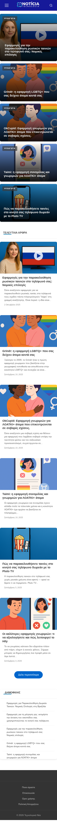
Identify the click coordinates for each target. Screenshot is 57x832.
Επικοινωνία (28, 793)
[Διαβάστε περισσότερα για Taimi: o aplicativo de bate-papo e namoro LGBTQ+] (28, 163)
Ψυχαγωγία (9, 18)
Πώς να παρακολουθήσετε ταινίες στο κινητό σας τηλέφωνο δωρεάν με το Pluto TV (27, 212)
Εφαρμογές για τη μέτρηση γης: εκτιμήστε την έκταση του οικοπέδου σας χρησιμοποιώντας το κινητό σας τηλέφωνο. (28, 717)
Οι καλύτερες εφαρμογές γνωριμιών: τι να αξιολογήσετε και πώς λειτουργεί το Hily (28, 637)
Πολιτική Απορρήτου (28, 804)
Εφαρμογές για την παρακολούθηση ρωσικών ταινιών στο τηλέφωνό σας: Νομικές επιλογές (28, 50)
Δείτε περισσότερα (28, 674)
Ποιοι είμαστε (28, 787)
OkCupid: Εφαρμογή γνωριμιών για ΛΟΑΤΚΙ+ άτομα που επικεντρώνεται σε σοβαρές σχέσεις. (28, 132)
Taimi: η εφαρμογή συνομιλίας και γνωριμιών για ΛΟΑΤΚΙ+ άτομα (27, 174)
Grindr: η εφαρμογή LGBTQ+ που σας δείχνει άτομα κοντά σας (26, 93)
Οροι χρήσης (28, 798)
